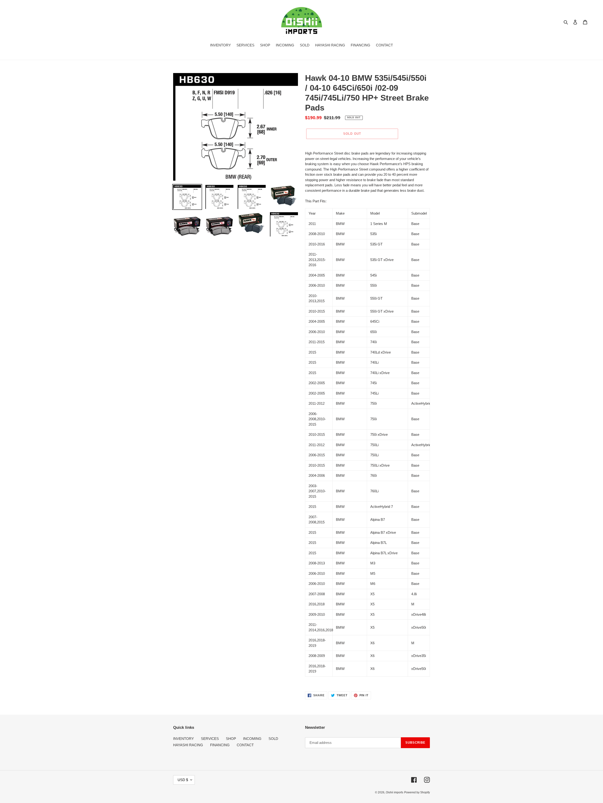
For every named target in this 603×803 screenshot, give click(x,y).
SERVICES (210, 739)
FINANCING (220, 745)
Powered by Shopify (417, 792)
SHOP (231, 739)
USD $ (183, 780)
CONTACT (245, 745)
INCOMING (252, 739)
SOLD (273, 739)
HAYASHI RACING (188, 745)
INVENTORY (183, 739)
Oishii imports (394, 792)
